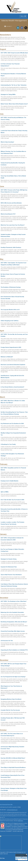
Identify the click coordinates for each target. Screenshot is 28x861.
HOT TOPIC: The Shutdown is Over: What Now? (14, 601)
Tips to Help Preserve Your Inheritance (11, 574)
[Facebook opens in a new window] (21, 29)
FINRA (19, 820)
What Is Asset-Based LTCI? (8, 214)
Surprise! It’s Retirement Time (9, 566)
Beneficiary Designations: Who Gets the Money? (14, 621)
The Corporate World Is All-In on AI (10, 309)
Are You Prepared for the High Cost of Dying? (13, 676)
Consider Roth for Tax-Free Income (10, 710)
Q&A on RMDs (5, 491)
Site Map (2, 858)
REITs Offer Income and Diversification (11, 203)
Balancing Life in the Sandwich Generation (12, 612)
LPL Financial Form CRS (6, 804)
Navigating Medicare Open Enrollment (11, 699)
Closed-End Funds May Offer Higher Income (13, 631)
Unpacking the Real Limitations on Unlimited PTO (14, 650)
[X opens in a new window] (25, 29)
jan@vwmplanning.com (12, 809)
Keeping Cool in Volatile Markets (9, 480)
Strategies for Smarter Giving (8, 559)
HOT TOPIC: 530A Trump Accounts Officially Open (14, 52)
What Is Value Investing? (7, 142)
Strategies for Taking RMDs (8, 94)
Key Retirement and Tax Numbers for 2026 (12, 423)
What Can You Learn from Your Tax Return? (13, 225)
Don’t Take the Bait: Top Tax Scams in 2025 (12, 499)
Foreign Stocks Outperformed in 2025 (11, 347)
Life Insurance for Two (7, 640)
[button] (23, 16)
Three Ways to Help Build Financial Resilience (13, 767)
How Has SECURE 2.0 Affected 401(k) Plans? (13, 758)
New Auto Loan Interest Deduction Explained (13, 364)
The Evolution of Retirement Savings (11, 287)
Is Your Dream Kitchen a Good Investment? (12, 387)
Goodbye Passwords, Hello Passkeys (11, 247)
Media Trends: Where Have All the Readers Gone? (14, 104)
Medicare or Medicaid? (7, 356)
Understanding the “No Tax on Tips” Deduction (13, 85)
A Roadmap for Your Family (8, 444)
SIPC (22, 820)
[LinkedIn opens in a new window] (18, 29)
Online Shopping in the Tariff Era (9, 320)
